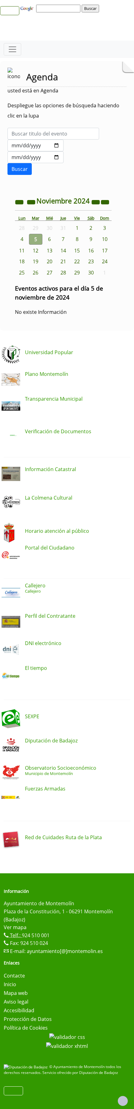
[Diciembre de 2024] (105, 201)
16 (91, 250)
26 (35, 272)
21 (63, 261)
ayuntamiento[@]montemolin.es (65, 951)
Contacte (14, 975)
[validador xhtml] (67, 1045)
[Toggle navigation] (12, 49)
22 (77, 261)
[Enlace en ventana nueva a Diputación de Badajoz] (26, 1066)
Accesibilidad (19, 1010)
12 (35, 250)
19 (35, 261)
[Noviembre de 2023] (20, 201)
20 (49, 261)
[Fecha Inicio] (35, 145)
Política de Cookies (26, 1027)
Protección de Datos (28, 1019)
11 (22, 250)
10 (105, 239)
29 (77, 272)
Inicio (10, 984)
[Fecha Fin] (35, 157)
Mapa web (16, 993)
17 (105, 250)
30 (91, 272)
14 (63, 250)
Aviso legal (16, 1001)
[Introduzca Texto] (53, 134)
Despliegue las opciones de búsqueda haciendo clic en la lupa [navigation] (63, 110)
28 (63, 272)
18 (22, 261)
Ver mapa (15, 927)
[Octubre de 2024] (31, 201)
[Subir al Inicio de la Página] (123, 1101)
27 (49, 272)
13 (49, 250)
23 (91, 261)
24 (105, 261)
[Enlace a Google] (27, 8)
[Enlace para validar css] (67, 1036)
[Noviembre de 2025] (96, 201)
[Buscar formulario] (19, 169)
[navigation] (59, 8)
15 (77, 250)
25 (22, 272)
